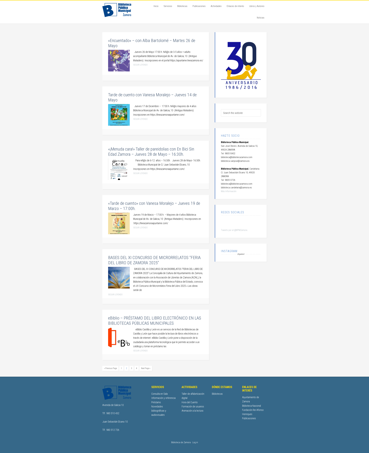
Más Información (228, 191)
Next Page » (145, 368)
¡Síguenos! (241, 254)
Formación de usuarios (193, 406)
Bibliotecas (217, 393)
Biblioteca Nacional (251, 405)
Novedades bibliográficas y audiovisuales (158, 410)
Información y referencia (163, 397)
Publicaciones (249, 418)
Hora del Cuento (190, 402)
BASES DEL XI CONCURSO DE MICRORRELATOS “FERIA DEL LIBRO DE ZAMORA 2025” (154, 260)
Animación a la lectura (192, 410)
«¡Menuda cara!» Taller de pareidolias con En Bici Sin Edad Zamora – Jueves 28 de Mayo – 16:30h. (151, 151)
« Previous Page (110, 368)
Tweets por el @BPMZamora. (234, 230)
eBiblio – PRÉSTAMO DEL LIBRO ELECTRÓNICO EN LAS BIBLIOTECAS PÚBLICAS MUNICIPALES (154, 320)
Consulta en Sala (159, 393)
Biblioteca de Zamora (122, 10)
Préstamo (156, 402)
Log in (195, 442)
